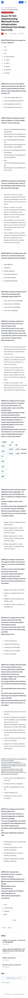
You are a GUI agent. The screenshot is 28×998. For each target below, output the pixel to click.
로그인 (21, 2)
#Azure (9, 927)
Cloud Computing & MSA (9, 7)
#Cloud (4, 927)
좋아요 (15, 920)
